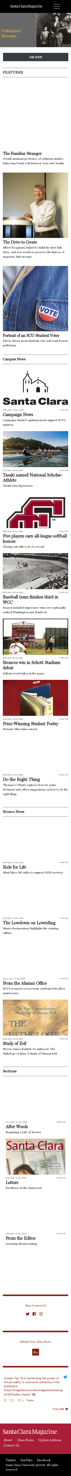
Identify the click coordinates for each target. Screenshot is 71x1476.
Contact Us (11, 1445)
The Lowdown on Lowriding (29, 923)
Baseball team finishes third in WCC (30, 600)
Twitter (11, 1460)
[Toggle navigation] (56, 6)
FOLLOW (58, 1409)
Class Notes (25, 1440)
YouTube (26, 1460)
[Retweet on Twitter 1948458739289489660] (13, 1401)
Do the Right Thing (21, 779)
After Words (17, 1127)
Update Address (49, 1440)
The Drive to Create (20, 242)
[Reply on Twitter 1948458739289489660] (6, 1401)
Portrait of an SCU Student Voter (31, 336)
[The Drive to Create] (35, 205)
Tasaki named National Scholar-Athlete (32, 478)
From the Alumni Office (25, 983)
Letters (12, 1182)
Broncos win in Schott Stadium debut (31, 665)
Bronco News (13, 812)
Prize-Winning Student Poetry (30, 724)
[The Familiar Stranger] (35, 116)
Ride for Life (14, 867)
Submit (35, 1352)
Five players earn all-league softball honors (35, 539)
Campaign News (18, 415)
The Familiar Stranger (22, 154)
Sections (9, 1071)
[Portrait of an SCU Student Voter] (35, 298)
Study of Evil (14, 1043)
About (7, 1440)
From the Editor (21, 1238)
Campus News (14, 359)
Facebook (44, 1460)
